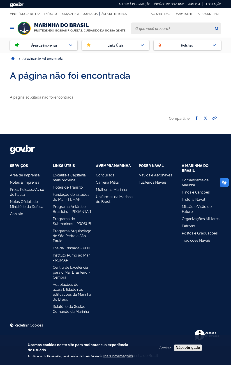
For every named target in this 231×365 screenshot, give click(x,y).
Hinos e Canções (196, 191)
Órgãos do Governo (169, 4)
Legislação (213, 4)
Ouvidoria (90, 14)
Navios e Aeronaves (155, 174)
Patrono (188, 225)
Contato (16, 213)
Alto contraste (209, 14)
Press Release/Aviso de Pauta (27, 192)
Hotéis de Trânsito (68, 187)
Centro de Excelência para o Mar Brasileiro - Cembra (71, 272)
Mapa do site (185, 14)
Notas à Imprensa (24, 182)
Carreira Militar (108, 182)
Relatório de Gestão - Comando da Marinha (71, 309)
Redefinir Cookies (28, 324)
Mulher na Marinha (111, 189)
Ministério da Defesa (25, 14)
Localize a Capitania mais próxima (69, 177)
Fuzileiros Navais (152, 182)
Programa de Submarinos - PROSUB (72, 221)
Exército (50, 14)
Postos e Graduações (200, 232)
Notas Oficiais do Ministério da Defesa (26, 204)
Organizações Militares (200, 218)
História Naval (193, 199)
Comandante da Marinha (195, 182)
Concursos (105, 174)
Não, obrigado (188, 347)
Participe (194, 4)
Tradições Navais (196, 240)
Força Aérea (70, 14)
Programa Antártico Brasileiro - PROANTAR (72, 209)
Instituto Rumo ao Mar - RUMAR (71, 257)
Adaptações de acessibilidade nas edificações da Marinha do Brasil (72, 292)
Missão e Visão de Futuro (197, 209)
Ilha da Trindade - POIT (72, 247)
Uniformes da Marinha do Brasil (114, 199)
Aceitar (165, 347)
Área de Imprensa (114, 14)
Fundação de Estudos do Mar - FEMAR (71, 197)
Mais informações (118, 355)
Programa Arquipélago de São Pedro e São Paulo (72, 235)
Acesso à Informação (134, 4)
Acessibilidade (161, 14)
